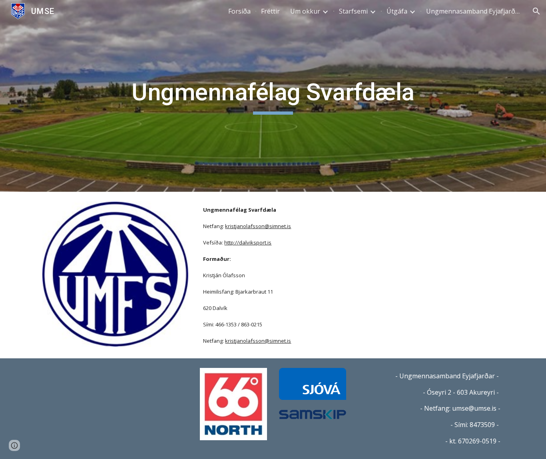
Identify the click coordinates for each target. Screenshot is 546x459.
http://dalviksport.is (247, 242)
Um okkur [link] (305, 11)
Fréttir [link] (270, 11)
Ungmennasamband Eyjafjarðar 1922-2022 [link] (474, 11)
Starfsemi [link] (353, 11)
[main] (273, 96)
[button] (536, 11)
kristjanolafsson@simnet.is (258, 226)
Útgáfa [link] (397, 11)
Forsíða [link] (239, 11)
